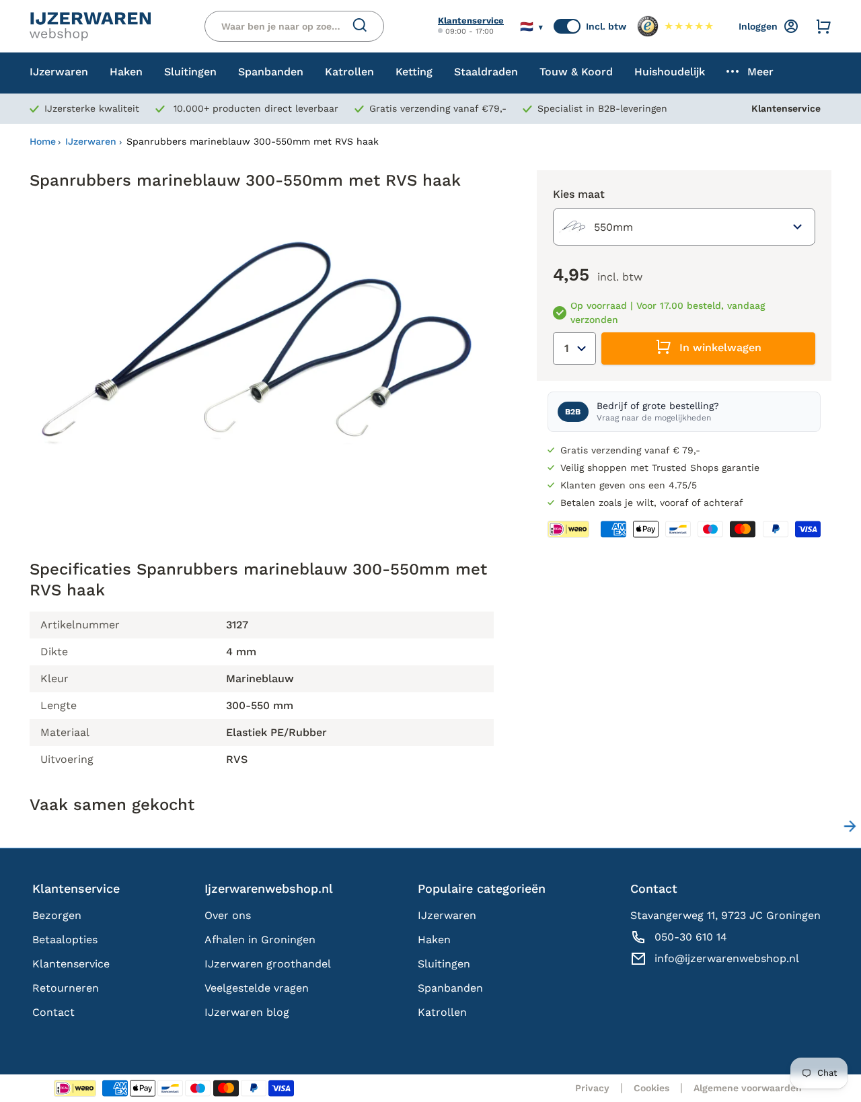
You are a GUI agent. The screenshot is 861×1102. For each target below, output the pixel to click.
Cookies (651, 1087)
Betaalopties (65, 939)
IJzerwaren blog (246, 1012)
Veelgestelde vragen (256, 988)
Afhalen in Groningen (259, 939)
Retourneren (65, 988)
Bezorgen (56, 915)
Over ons (227, 915)
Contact (53, 1012)
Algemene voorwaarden (748, 1087)
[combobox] (684, 227)
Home (43, 141)
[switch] (567, 26)
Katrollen (442, 1012)
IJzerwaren (90, 141)
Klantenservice (471, 20)
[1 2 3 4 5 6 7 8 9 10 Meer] (574, 348)
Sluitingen (444, 963)
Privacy (592, 1087)
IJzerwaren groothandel (267, 963)
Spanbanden (450, 988)
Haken (434, 939)
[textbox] (596, 226)
